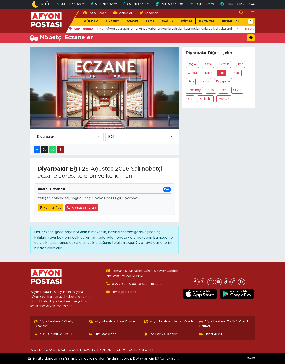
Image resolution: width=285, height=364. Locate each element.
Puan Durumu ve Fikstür (55, 334)
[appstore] (199, 294)
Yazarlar (151, 13)
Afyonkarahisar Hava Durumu (115, 321)
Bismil (208, 64)
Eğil (221, 72)
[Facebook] (195, 281)
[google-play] (237, 294)
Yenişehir (205, 98)
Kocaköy (194, 90)
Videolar (125, 13)
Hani (191, 81)
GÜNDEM (91, 21)
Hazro (205, 81)
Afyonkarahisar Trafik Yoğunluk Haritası (224, 324)
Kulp (211, 90)
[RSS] (241, 281)
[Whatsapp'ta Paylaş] (52, 149)
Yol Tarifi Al (53, 207)
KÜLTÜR (134, 349)
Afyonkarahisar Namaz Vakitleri (172, 321)
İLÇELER (148, 349)
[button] (250, 21)
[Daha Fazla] (60, 149)
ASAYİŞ (132, 21)
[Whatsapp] (233, 281)
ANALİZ (36, 349)
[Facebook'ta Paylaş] (37, 149)
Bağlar (192, 64)
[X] (202, 281)
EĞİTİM (186, 21)
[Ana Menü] (251, 13)
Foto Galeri (96, 13)
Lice (224, 90)
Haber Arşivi (213, 334)
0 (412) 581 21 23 (84, 207)
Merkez (223, 98)
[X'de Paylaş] (44, 149)
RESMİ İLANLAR (234, 21)
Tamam (250, 358)
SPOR (149, 21)
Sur (190, 98)
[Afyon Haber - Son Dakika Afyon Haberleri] (46, 20)
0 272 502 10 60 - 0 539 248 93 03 (137, 283)
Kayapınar (223, 81)
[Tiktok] (226, 281)
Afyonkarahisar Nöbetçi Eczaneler (54, 324)
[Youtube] (218, 281)
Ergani (235, 72)
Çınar (239, 64)
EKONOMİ (207, 21)
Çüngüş (193, 72)
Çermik (224, 64)
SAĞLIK (167, 21)
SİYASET (112, 21)
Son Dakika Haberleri (164, 334)
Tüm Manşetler (105, 334)
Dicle (208, 72)
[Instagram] (210, 281)
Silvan (237, 90)
